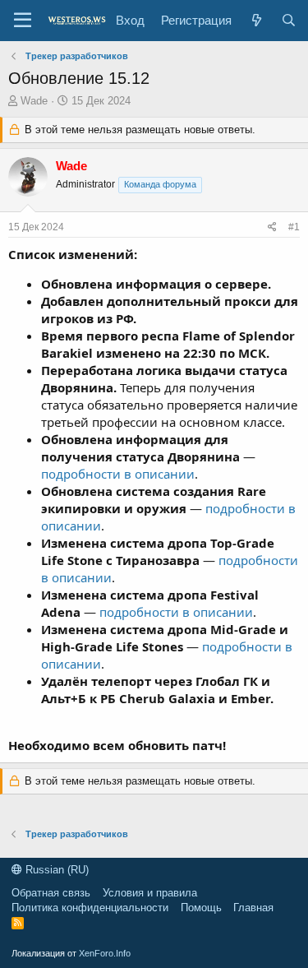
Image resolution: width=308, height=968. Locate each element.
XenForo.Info (105, 953)
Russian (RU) (55, 870)
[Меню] (22, 20)
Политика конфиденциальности (89, 907)
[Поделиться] (272, 227)
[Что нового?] (256, 20)
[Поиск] (289, 20)
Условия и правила (150, 893)
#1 (294, 227)
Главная (253, 907)
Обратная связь (50, 893)
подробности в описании (118, 473)
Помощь (201, 907)
